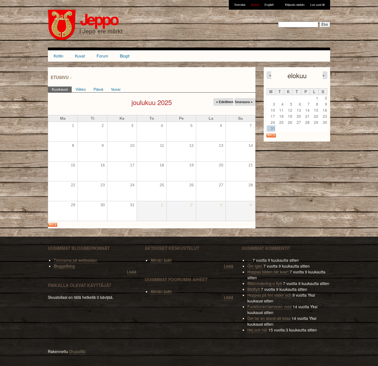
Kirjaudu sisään (295, 5)
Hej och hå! (257, 330)
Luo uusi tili (317, 5)
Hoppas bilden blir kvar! (268, 271)
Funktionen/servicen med (269, 306)
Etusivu (60, 77)
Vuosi (115, 89)
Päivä (98, 89)
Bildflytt (253, 289)
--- (249, 260)
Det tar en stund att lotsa (269, 318)
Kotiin (58, 56)
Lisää (131, 271)
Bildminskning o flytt (264, 283)
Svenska (239, 5)
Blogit (125, 56)
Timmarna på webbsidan (75, 260)
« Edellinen (224, 102)
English (269, 5)
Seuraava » (244, 102)
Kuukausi (62, 89)
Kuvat (80, 56)
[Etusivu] (62, 26)
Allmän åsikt (161, 260)
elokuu (297, 75)
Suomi (255, 5)
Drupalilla (77, 351)
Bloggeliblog (64, 266)
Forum (102, 56)
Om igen (254, 266)
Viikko (81, 89)
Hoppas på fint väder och (269, 295)
